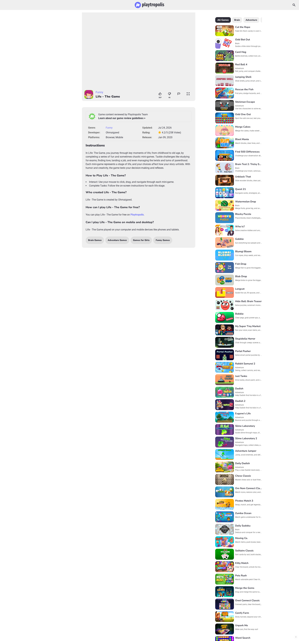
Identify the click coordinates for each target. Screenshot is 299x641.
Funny (99, 92)
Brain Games (95, 240)
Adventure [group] (251, 20)
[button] (179, 94)
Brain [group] (237, 20)
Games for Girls (141, 240)
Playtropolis (137, 214)
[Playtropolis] (149, 5)
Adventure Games (117, 240)
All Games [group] (223, 20)
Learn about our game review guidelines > (121, 118)
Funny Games (163, 240)
